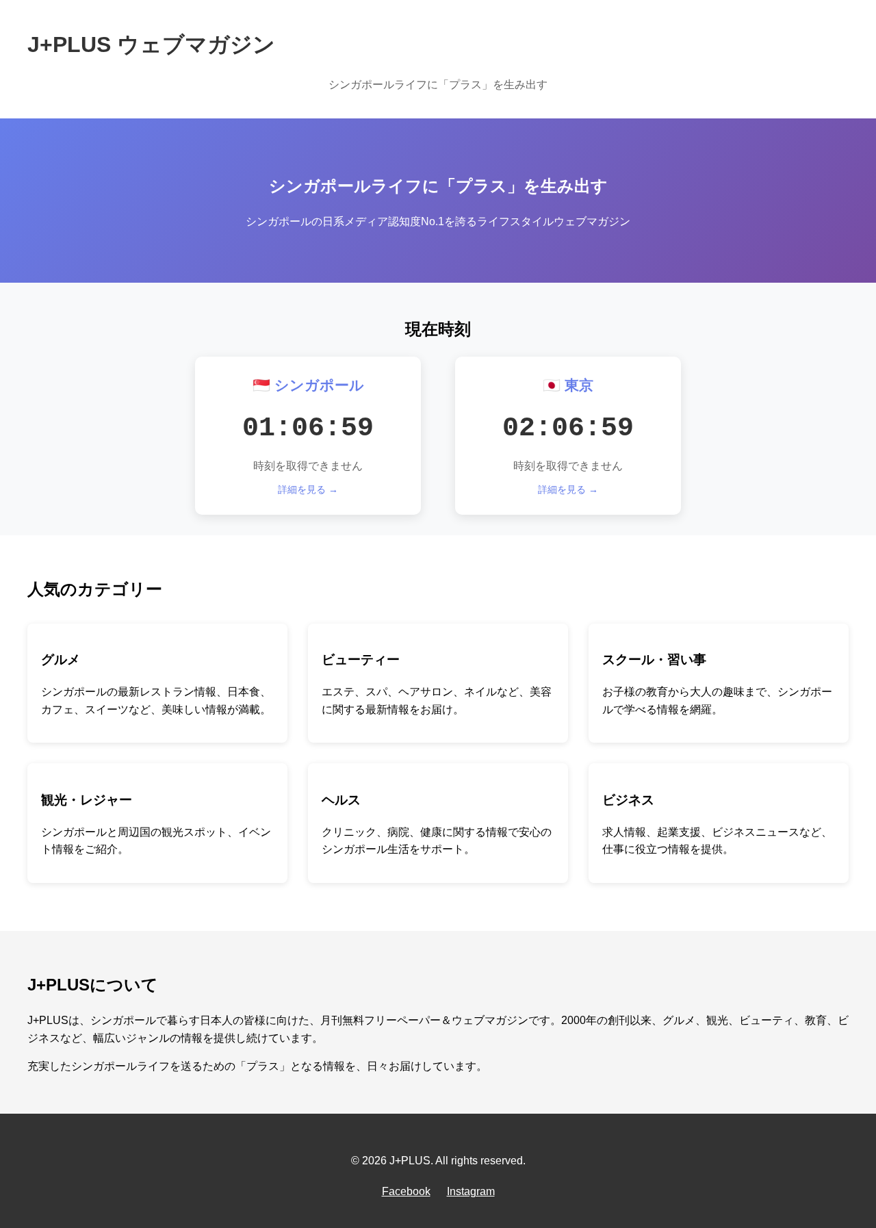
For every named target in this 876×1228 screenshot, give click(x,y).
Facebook (406, 1191)
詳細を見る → (308, 489)
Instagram (471, 1191)
